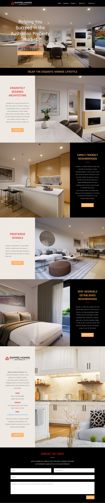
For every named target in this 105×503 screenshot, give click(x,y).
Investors (66, 3)
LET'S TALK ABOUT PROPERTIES (30, 53)
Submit (90, 497)
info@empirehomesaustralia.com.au (17, 415)
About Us (81, 3)
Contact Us (91, 3)
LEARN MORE (17, 130)
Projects (73, 3)
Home (59, 3)
